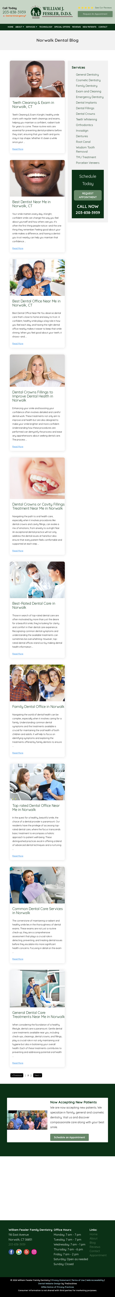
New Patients (89, 27)
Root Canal (83, 142)
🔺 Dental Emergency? (14, 15)
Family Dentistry (86, 86)
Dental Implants (86, 102)
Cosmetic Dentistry (88, 80)
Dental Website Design (49, 1283)
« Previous (17, 1075)
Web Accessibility (95, 1280)
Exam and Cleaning (88, 91)
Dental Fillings (85, 108)
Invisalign (82, 130)
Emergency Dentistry (90, 97)
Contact (102, 27)
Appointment (98, 1255)
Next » (38, 1075)
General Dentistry (87, 74)
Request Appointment (88, 195)
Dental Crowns (85, 114)
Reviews (76, 27)
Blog (93, 1242)
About (18, 27)
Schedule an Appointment (69, 1137)
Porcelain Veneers (87, 163)
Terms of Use (78, 1280)
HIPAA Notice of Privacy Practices (57, 1287)
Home (10, 27)
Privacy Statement (60, 1280)
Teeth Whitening (86, 119)
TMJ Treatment (86, 157)
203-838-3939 (14, 12)
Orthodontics (84, 125)
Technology (45, 27)
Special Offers (62, 27)
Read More (17, 149)
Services (30, 27)
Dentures (82, 136)
